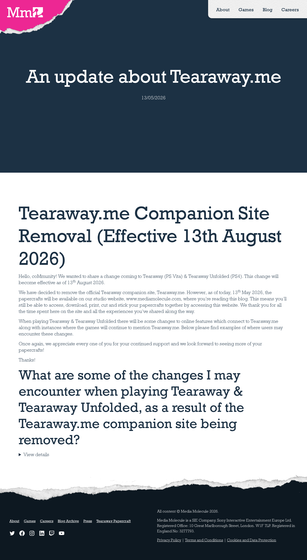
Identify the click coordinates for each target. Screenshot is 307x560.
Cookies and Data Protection (251, 540)
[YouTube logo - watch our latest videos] (62, 533)
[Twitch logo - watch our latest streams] (52, 533)
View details (36, 454)
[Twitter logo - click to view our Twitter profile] (12, 533)
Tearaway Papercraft (113, 521)
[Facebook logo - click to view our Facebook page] (22, 533)
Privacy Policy (169, 540)
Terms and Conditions (204, 540)
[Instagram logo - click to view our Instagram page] (32, 533)
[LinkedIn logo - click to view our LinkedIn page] (42, 533)
